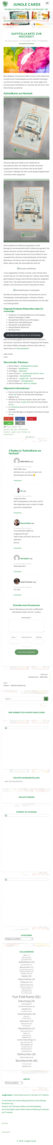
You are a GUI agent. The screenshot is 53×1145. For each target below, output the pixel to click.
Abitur (26, 955)
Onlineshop (15, 407)
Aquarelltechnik (26, 959)
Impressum (6, 1132)
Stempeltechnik (26, 1047)
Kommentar (27, 617)
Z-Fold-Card (26, 1064)
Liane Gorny (13, 41)
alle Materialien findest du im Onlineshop (23, 335)
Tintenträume (8, 434)
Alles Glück (26, 957)
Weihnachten (26, 1054)
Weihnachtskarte (26, 1057)
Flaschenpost (26, 991)
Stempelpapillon (23, 348)
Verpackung (26, 1051)
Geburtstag (26, 1001)
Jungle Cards (24, 378)
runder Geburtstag (26, 1040)
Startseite (7, 21)
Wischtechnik (26, 1061)
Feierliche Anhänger (26, 987)
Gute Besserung (26, 1011)
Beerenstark (26, 967)
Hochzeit (7, 432)
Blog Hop (13, 429)
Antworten (18, 480)
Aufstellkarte (30, 437)
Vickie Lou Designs (30, 383)
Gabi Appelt (24, 558)
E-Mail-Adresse (26, 638)
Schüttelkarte (26, 1044)
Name (14, 637)
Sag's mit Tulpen (26, 1042)
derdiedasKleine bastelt (29, 366)
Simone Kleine (25, 523)
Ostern (26, 1033)
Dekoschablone (26, 979)
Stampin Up (25, 432)
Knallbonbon (26, 1018)
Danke (26, 976)
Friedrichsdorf (23, 429)
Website (39, 637)
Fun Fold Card (26, 993)
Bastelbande (23, 368)
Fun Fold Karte (26, 996)
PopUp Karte (26, 1035)
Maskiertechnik (26, 1024)
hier (12, 404)
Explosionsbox (26, 985)
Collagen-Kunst (26, 973)
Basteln (6, 429)
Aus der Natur (26, 965)
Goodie (26, 1009)
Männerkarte (26, 1028)
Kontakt (5, 1123)
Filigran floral (26, 989)
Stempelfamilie (25, 376)
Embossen (26, 982)
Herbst (26, 1016)
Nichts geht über (26, 1031)
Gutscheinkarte (27, 1013)
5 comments (43, 41)
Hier (15, 394)
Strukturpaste (26, 1049)
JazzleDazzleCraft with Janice (33, 373)
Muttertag (26, 1026)
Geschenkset (26, 1004)
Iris (21, 491)
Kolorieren (26, 1021)
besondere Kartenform (26, 969)
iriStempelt (23, 371)
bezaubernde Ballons (26, 971)
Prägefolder (26, 1037)
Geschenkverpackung (26, 1006)
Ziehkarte (26, 1066)
